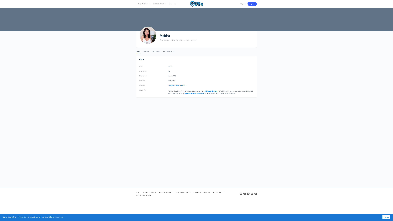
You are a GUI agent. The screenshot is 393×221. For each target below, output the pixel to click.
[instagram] (244, 194)
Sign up (252, 4)
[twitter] (252, 194)
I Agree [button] (386, 217)
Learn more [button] (59, 217)
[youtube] (255, 194)
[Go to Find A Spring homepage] (196, 3)
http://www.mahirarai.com (176, 85)
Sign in (242, 4)
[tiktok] (248, 194)
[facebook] (241, 194)
